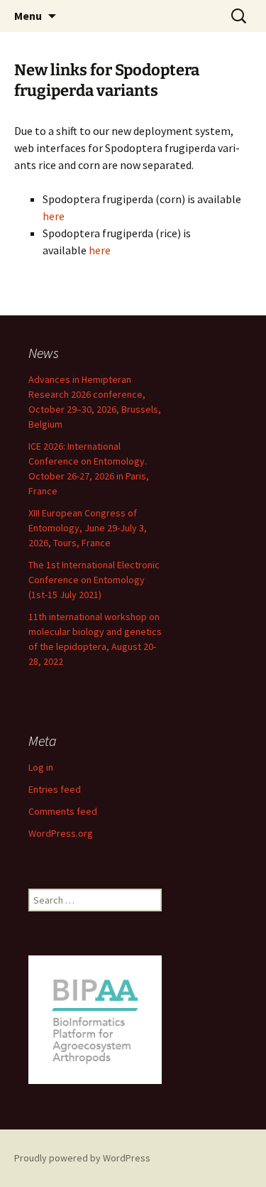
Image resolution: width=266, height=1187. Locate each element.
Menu (28, 16)
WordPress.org (60, 833)
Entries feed (54, 789)
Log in (40, 767)
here (54, 216)
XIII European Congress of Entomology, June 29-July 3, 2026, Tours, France (87, 527)
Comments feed (62, 811)
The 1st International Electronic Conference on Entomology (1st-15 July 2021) (94, 579)
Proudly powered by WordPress (82, 1157)
